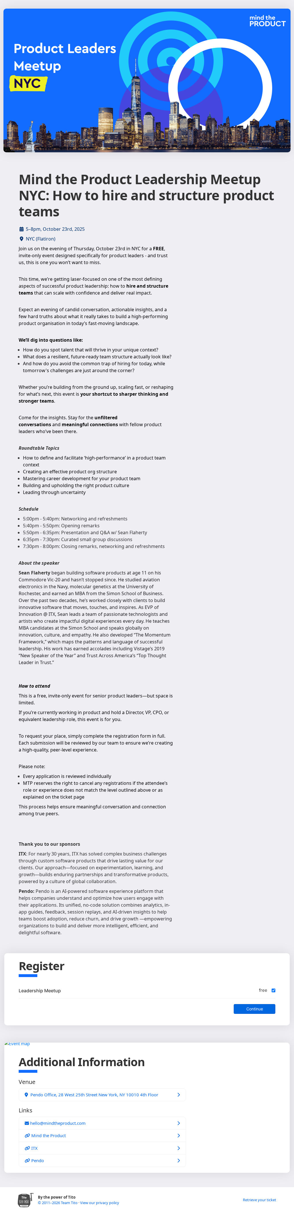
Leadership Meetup (40, 990)
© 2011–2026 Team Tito (58, 1202)
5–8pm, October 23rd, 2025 (55, 229)
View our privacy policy (99, 1202)
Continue (254, 1008)
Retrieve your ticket (259, 1199)
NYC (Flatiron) (40, 239)
